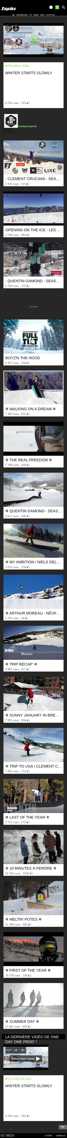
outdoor (50, 15)
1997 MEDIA (8, 1135)
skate (36, 15)
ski (13, 15)
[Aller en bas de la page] (63, 1127)
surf (42, 15)
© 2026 (48, 1135)
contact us (60, 1135)
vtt (30, 15)
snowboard (22, 15)
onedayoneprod (27, 126)
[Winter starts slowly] (33, 39)
